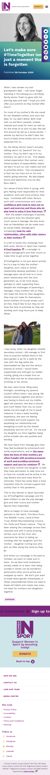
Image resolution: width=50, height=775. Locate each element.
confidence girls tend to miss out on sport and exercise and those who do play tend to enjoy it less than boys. (24, 208)
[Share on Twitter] (46, 31)
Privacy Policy (10, 709)
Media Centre (11, 696)
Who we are (10, 676)
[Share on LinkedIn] (46, 42)
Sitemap (7, 724)
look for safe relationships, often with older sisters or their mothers (25, 234)
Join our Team (12, 689)
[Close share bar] (46, 57)
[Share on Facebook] (46, 36)
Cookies (7, 717)
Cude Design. (29, 771)
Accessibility (9, 713)
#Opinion (9, 599)
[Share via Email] (46, 47)
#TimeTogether (12, 249)
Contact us (10, 682)
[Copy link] (46, 52)
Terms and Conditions (14, 721)
